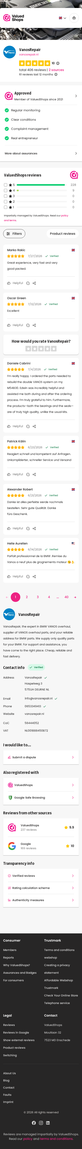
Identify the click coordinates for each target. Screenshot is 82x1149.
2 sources (56, 70)
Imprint (8, 1102)
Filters (17, 233)
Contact (8, 1088)
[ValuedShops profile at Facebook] (34, 1123)
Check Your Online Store (61, 995)
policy (27, 1139)
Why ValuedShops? (16, 965)
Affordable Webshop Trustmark (58, 984)
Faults (7, 1095)
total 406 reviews (32, 70)
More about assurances (21, 153)
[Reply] (27, 283)
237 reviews (29, 830)
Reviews (9, 1025)
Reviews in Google (16, 1033)
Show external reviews (18, 1040)
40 (66, 597)
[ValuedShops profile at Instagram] (41, 1123)
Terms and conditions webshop (59, 954)
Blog (6, 1080)
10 (55, 63)
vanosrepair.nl (28, 54)
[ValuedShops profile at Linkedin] (48, 1123)
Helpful (17, 283)
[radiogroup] (34, 63)
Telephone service (57, 1003)
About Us (9, 1073)
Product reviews (62, 233)
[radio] (22, 63)
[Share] (34, 283)
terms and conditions (56, 1139)
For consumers (13, 980)
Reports (8, 958)
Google (26, 844)
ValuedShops (30, 825)
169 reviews (28, 848)
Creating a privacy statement (57, 969)
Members (9, 950)
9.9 (71, 827)
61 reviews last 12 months (36, 74)
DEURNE (40, 689)
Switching (10, 1055)
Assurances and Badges (19, 973)
